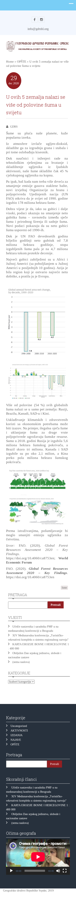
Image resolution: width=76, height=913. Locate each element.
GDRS (14, 126)
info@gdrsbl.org (38, 29)
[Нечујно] (58, 871)
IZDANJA (16, 735)
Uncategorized (19, 726)
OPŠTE (21, 61)
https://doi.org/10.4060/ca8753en (30, 558)
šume (64, 587)
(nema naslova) (21, 662)
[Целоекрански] (65, 871)
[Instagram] (42, 19)
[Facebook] (35, 19)
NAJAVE (16, 739)
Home (10, 61)
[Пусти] (11, 871)
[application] (38, 857)
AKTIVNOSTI (19, 730)
